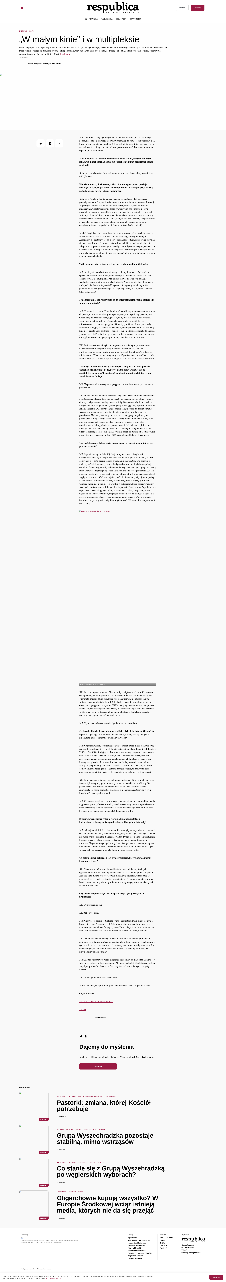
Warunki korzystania (44, 1269)
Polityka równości (135, 1258)
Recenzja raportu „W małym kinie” (96, 1001)
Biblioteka (121, 19)
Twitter (163, 1243)
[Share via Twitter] (40, 143)
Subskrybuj (98, 1066)
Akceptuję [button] (216, 1277)
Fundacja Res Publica (136, 1245)
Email (162, 1240)
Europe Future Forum (136, 1250)
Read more (65, 53)
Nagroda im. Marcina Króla (139, 1240)
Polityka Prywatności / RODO (139, 1253)
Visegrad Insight (134, 1248)
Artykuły (93, 19)
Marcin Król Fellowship (137, 1243)
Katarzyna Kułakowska (52, 63)
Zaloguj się (198, 8)
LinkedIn (163, 1245)
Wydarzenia (107, 19)
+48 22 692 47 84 (166, 1238)
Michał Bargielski (35, 63)
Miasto (31, 31)
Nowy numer (135, 19)
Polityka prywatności (28, 1269)
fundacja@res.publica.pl (191, 1253)
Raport (82, 1009)
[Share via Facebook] (50, 143)
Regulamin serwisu (135, 1256)
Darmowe (182, 8)
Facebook (163, 1248)
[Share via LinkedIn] (59, 143)
